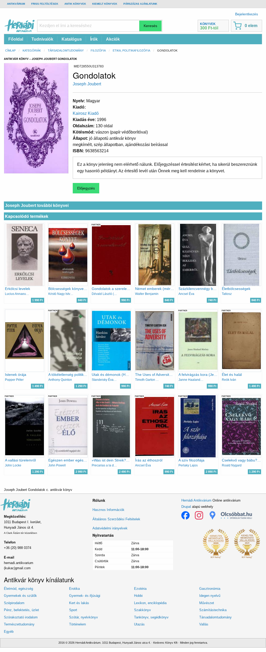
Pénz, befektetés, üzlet (21, 610)
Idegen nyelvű (209, 596)
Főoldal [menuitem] (15, 39)
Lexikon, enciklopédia (150, 603)
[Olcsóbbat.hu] (236, 515)
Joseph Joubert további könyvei (37, 205)
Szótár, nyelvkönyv (83, 617)
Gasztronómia (209, 589)
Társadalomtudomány (66, 50)
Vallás (203, 624)
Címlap (10, 50)
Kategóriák (32, 50)
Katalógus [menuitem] (72, 39)
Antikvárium (16, 3)
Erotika (74, 589)
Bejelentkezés (246, 14)
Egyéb (9, 632)
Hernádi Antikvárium (196, 500)
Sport (73, 610)
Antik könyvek (75, 3)
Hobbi (138, 596)
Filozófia (98, 50)
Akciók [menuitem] (113, 39)
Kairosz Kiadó (86, 113)
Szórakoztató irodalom (21, 617)
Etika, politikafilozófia (131, 50)
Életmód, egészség (18, 589)
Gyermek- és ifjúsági (84, 596)
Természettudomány (19, 624)
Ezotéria (140, 589)
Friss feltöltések (44, 3)
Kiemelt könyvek (104, 3)
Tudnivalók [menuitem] (42, 39)
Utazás (139, 624)
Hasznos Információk (108, 510)
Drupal (186, 507)
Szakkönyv (142, 610)
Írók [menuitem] (94, 39)
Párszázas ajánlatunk (140, 3)
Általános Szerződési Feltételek (116, 519)
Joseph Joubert (87, 84)
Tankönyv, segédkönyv (151, 617)
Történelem (77, 624)
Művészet (206, 603)
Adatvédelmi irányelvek (110, 528)
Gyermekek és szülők (20, 596)
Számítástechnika (213, 610)
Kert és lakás (79, 603)
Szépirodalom (14, 603)
